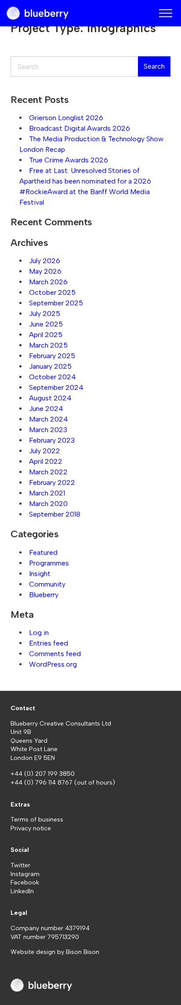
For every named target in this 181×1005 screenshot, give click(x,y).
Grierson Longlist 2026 (66, 118)
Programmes (49, 563)
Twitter (20, 865)
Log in (39, 632)
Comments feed (55, 653)
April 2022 (45, 461)
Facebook (25, 882)
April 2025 (45, 334)
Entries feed (48, 643)
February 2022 (52, 482)
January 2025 (50, 366)
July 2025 (44, 313)
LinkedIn (22, 891)
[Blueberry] (38, 13)
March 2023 (48, 429)
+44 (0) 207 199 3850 (43, 774)
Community (47, 584)
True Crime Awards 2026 (68, 160)
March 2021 (47, 493)
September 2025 (56, 303)
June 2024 (46, 408)
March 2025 (48, 345)
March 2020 (48, 503)
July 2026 (44, 261)
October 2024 (52, 377)
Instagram (25, 874)
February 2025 (52, 356)
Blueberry (43, 595)
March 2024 (48, 419)
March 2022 (48, 472)
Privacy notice (31, 828)
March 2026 (48, 282)
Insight (40, 573)
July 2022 (44, 451)
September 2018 (54, 514)
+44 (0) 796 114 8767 (42, 782)
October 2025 (52, 292)
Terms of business (37, 819)
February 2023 (52, 440)
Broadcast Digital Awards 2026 (79, 128)
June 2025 (46, 324)
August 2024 (50, 398)
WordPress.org (53, 664)
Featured (43, 552)
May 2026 (45, 271)
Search (154, 66)
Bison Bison (82, 952)
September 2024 (56, 387)
